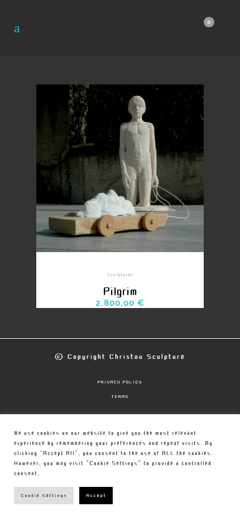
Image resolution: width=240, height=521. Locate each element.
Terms (120, 397)
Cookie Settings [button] (44, 495)
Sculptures (120, 274)
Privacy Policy (120, 382)
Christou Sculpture (147, 356)
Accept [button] (96, 495)
